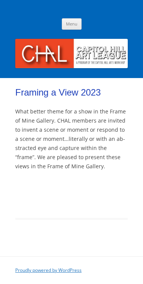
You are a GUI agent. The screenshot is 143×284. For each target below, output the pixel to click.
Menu (71, 24)
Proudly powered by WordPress (48, 270)
